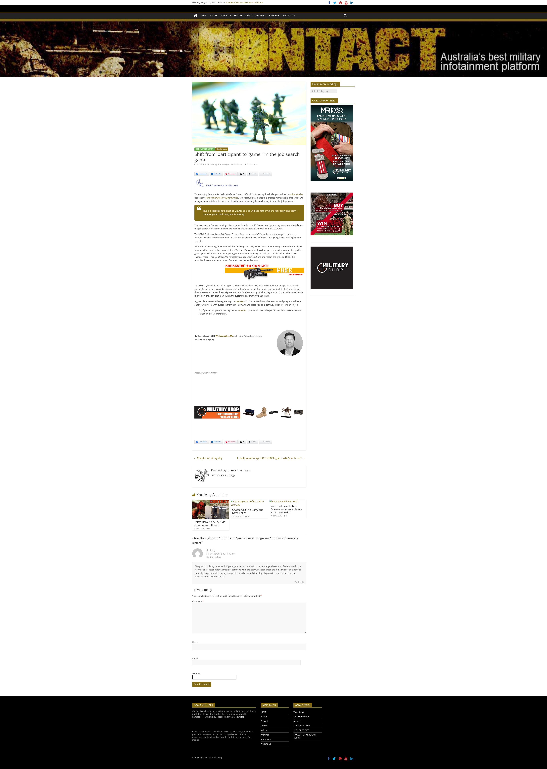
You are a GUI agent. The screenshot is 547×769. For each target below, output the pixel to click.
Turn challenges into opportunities (222, 197)
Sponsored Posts (301, 716)
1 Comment (252, 164)
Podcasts (226, 15)
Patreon (241, 716)
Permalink (215, 557)
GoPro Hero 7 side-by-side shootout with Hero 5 (209, 523)
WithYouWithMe (224, 335)
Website (196, 673)
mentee (239, 301)
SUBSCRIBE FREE (301, 730)
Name (195, 642)
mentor (242, 310)
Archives (260, 15)
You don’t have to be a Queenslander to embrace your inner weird (286, 509)
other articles (296, 194)
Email (195, 658)
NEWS (203, 15)
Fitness (238, 15)
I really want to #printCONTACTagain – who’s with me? (271, 458)
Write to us (289, 15)
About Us (297, 721)
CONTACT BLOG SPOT (204, 149)
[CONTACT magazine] (195, 15)
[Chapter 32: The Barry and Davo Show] (249, 501)
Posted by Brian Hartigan (219, 164)
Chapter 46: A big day (208, 458)
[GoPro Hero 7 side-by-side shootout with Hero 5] (210, 501)
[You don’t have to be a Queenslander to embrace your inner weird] (283, 501)
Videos (248, 15)
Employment (222, 149)
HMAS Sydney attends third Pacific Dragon (246, 2)
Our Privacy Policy (301, 725)
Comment (198, 601)
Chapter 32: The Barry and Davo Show (247, 511)
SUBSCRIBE (274, 15)
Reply (301, 582)
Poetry (213, 15)
